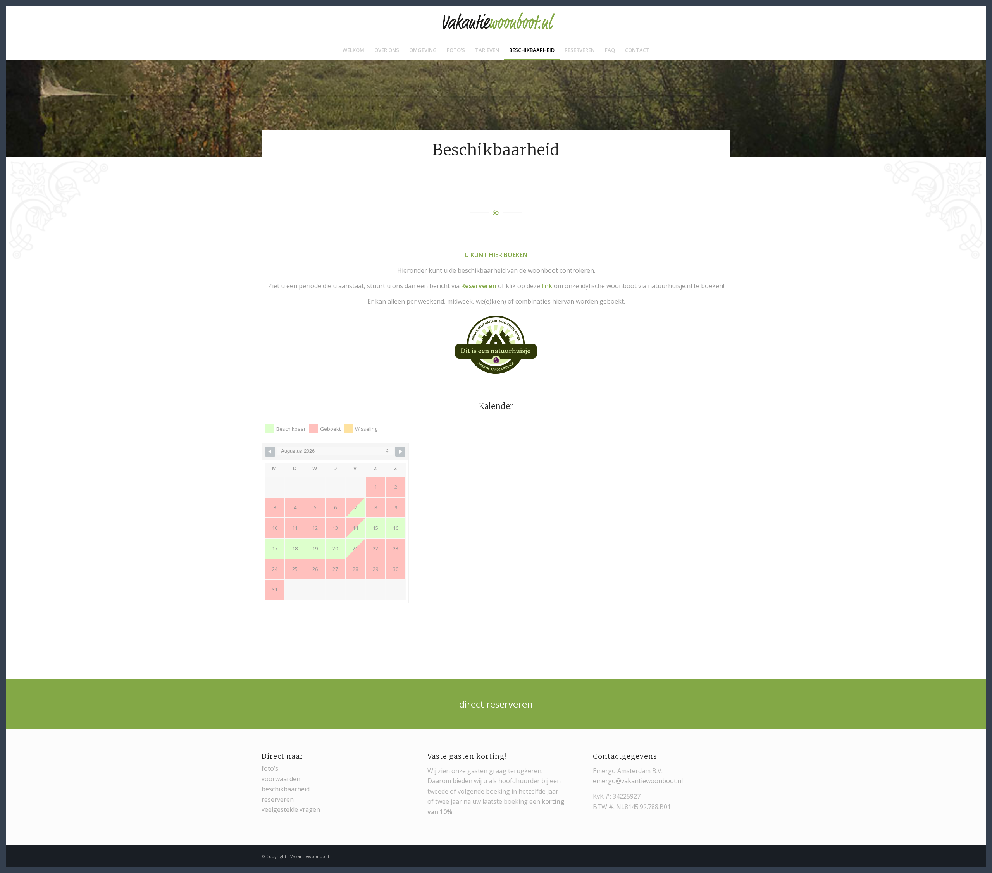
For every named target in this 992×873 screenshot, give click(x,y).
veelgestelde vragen (291, 809)
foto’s (270, 768)
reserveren (278, 799)
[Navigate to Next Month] (400, 452)
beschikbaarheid (286, 789)
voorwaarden (281, 779)
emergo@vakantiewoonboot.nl (638, 781)
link (547, 286)
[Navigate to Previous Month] (270, 452)
